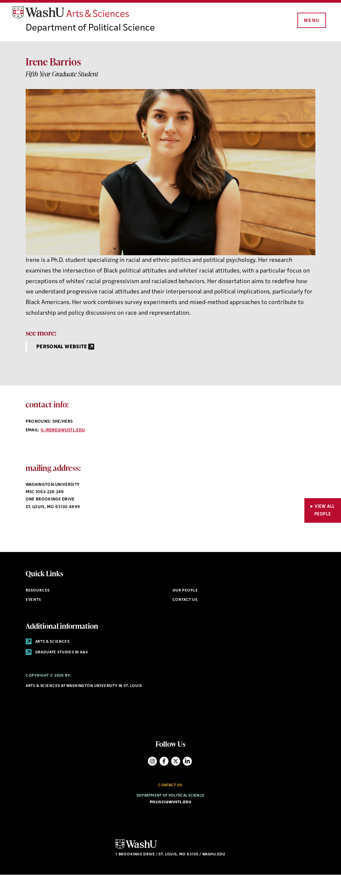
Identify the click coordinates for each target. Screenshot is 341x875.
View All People (324, 510)
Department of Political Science (90, 28)
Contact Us (184, 600)
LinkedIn (187, 761)
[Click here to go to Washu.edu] (136, 848)
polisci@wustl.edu (170, 802)
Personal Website (62, 347)
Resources (38, 591)
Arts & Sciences (52, 642)
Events (33, 600)
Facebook (164, 761)
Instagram (152, 761)
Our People (185, 591)
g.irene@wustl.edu (63, 430)
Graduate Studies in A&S (61, 652)
